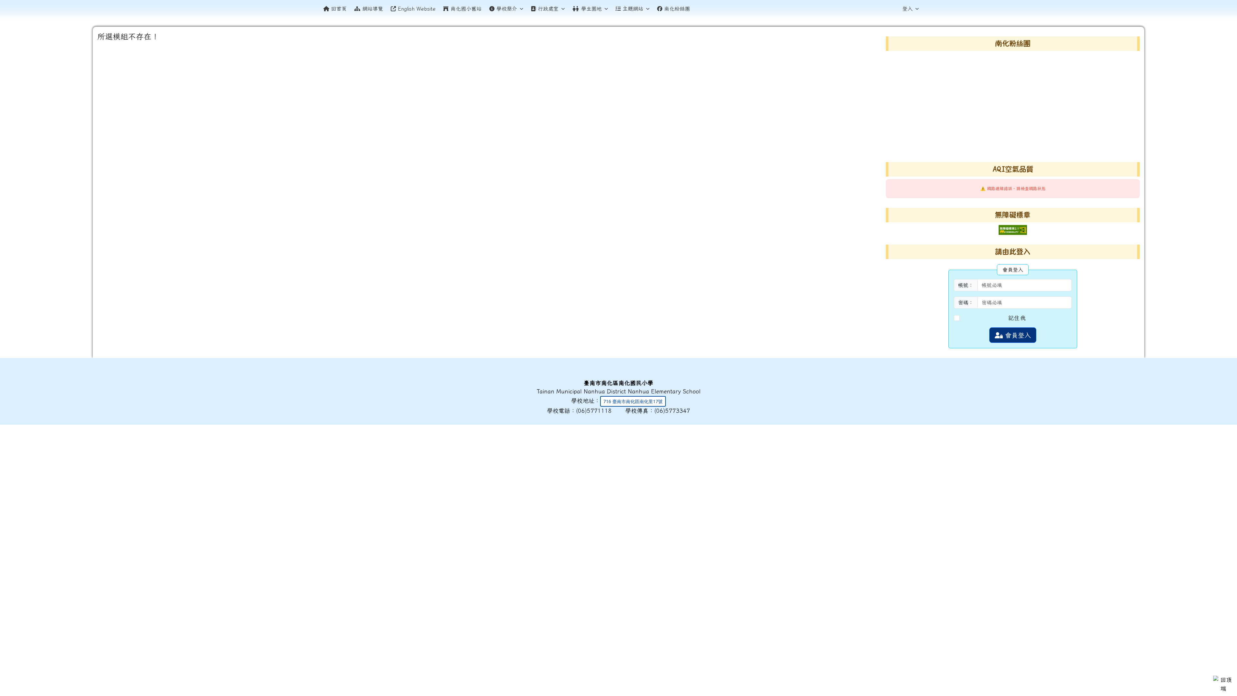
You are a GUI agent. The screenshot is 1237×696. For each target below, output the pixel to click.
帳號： (965, 285)
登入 (907, 8)
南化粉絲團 (677, 8)
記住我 (1017, 318)
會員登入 (1017, 335)
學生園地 (591, 8)
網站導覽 (372, 8)
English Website (417, 8)
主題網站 (633, 8)
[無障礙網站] (1013, 229)
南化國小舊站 (466, 8)
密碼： (965, 302)
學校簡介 (506, 8)
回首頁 (339, 8)
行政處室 (548, 8)
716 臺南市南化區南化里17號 (633, 401)
